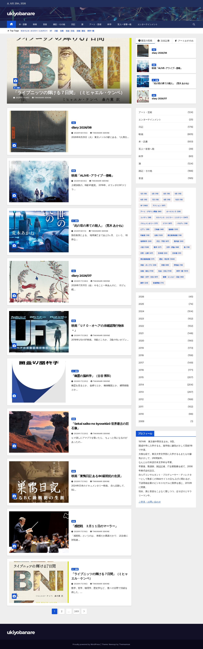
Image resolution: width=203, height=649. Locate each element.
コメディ (145, 217)
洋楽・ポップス (148, 265)
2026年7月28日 (81, 281)
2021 (141, 333)
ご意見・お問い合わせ (150, 501)
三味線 (159, 229)
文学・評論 (172, 247)
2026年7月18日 (81, 584)
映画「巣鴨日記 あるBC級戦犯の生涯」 (97, 476)
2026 (141, 296)
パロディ (182, 223)
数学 (157, 247)
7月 (155, 200)
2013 (141, 392)
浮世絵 (178, 265)
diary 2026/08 (159, 53)
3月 (166, 194)
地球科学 (145, 241)
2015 (141, 377)
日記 (73, 24)
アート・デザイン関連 (150, 211)
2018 (141, 355)
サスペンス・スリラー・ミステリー (34, 31)
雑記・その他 (59, 24)
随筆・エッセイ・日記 (173, 277)
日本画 (162, 253)
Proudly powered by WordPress (87, 644)
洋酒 (165, 265)
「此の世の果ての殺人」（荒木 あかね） (171, 83)
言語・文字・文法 (149, 277)
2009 (141, 421)
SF (51, 31)
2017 (141, 362)
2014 (141, 384)
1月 (143, 194)
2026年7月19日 (81, 481)
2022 (141, 326)
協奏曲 (173, 229)
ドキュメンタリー (149, 223)
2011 (141, 406)
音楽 (45, 24)
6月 (143, 200)
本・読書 (23, 24)
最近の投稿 (146, 40)
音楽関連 (158, 283)
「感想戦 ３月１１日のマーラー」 (94, 526)
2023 (141, 318)
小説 (56, 31)
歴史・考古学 (167, 259)
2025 (141, 304)
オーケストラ (173, 211)
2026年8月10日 (81, 133)
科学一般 (91, 31)
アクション (159, 205)
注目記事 (165, 40)
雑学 (144, 283)
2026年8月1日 (80, 231)
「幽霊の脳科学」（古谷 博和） (92, 376)
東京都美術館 (147, 259)
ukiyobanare (21, 13)
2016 (141, 370)
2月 (155, 194)
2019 (141, 348)
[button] (194, 24)
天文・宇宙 (162, 241)
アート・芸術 (95, 24)
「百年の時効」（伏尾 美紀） (41, 92)
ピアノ (144, 229)
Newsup (112, 644)
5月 (178, 194)
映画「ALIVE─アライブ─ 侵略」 (167, 68)
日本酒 (176, 253)
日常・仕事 (146, 253)
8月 (167, 200)
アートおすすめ (185, 40)
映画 (35, 24)
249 (76, 611)
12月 (179, 200)
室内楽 (178, 241)
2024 (141, 311)
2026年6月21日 (23, 98)
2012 (141, 399)
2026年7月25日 (81, 381)
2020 (141, 340)
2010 (141, 414)
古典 (62, 31)
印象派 (144, 235)
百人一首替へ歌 (125, 24)
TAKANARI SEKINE (42, 98)
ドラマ (167, 223)
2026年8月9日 (80, 181)
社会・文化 (70, 31)
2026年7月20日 (81, 433)
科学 (109, 24)
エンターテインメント (148, 24)
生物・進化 (81, 31)
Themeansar (124, 644)
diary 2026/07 (159, 98)
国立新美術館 (175, 235)
